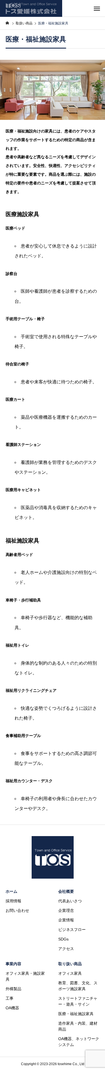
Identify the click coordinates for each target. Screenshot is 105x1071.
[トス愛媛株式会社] (31, 8)
